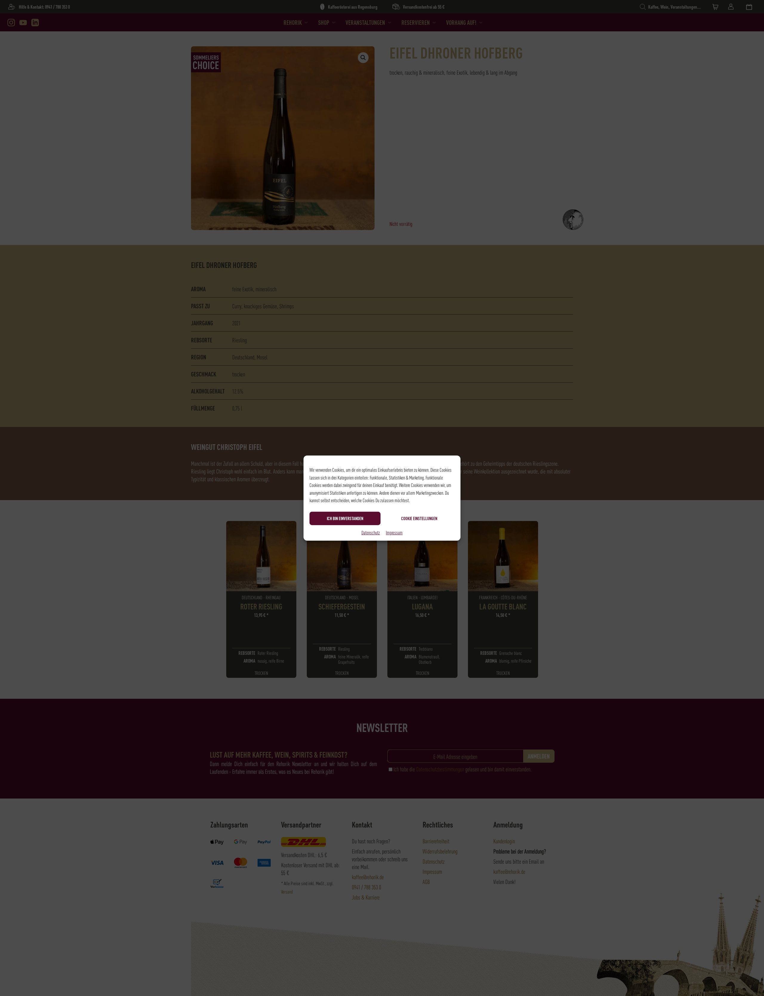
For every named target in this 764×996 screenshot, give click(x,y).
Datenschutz (370, 532)
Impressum (394, 532)
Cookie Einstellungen (419, 518)
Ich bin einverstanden (345, 518)
